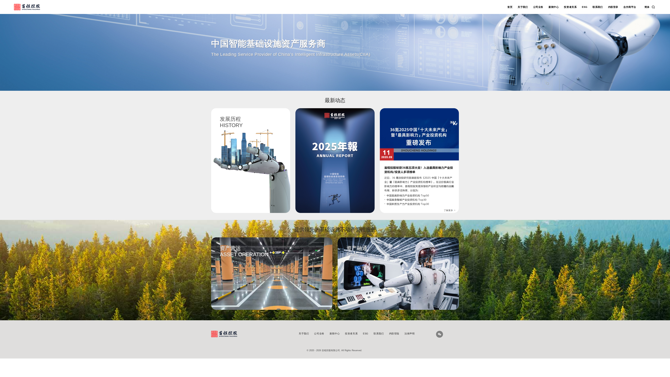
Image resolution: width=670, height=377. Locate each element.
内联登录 (613, 7)
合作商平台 (629, 7)
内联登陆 (394, 333)
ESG (584, 7)
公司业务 (538, 7)
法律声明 (409, 333)
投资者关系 (570, 7)
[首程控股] (27, 7)
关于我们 (523, 7)
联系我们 (598, 7)
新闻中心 (554, 7)
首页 (509, 7)
